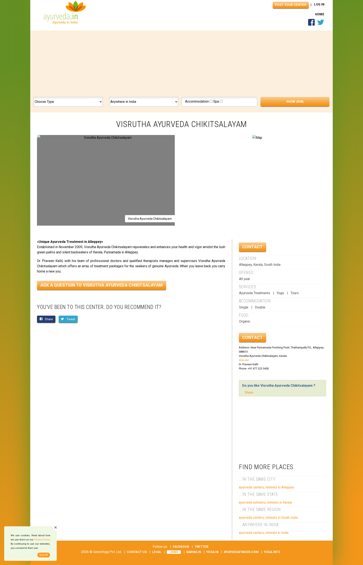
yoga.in (212, 552)
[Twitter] (320, 24)
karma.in (193, 552)
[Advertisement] (181, 65)
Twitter (202, 547)
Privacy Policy (42, 539)
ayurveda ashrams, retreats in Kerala (265, 502)
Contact (252, 246)
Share (249, 392)
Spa (216, 101)
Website (244, 360)
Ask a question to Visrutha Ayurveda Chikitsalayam (101, 285)
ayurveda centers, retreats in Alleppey (266, 487)
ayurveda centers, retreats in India (263, 533)
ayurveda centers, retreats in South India (268, 518)
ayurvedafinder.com (241, 552)
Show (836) (295, 101)
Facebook (181, 547)
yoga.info (272, 552)
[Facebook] (311, 24)
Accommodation (197, 101)
